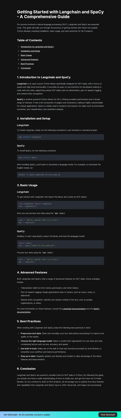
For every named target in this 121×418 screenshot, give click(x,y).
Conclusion (26, 68)
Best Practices (27, 64)
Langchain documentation (74, 309)
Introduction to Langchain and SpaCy (37, 47)
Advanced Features (29, 59)
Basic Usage (26, 55)
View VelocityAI (108, 414)
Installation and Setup (30, 51)
